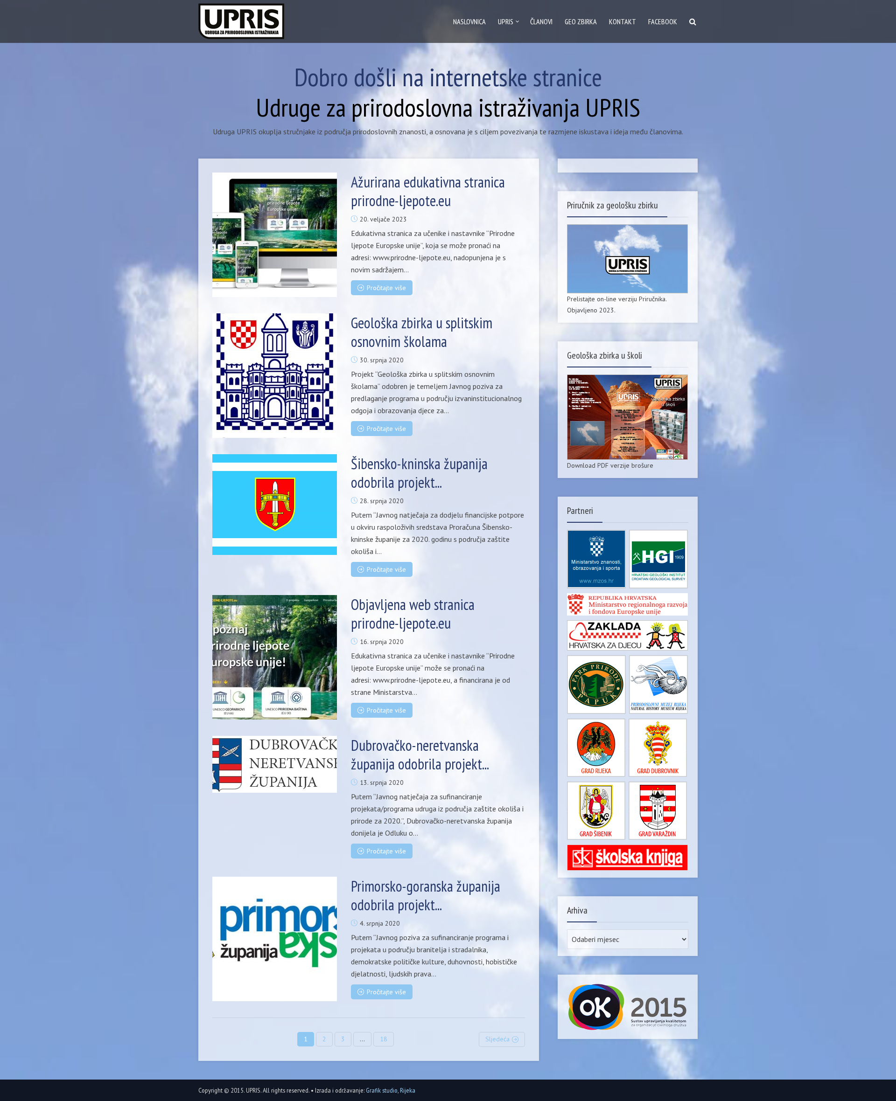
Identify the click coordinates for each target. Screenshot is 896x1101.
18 (383, 1039)
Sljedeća (497, 1039)
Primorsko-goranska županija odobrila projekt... (425, 895)
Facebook (662, 21)
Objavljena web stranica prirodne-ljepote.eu (413, 614)
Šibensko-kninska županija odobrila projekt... (419, 473)
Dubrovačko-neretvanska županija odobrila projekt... (420, 754)
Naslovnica (469, 21)
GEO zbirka (581, 21)
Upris (505, 21)
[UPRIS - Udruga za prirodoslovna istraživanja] (241, 19)
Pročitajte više (386, 288)
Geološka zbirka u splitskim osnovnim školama (421, 332)
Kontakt (622, 21)
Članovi (541, 21)
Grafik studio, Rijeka (390, 1090)
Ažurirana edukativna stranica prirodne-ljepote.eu (428, 191)
